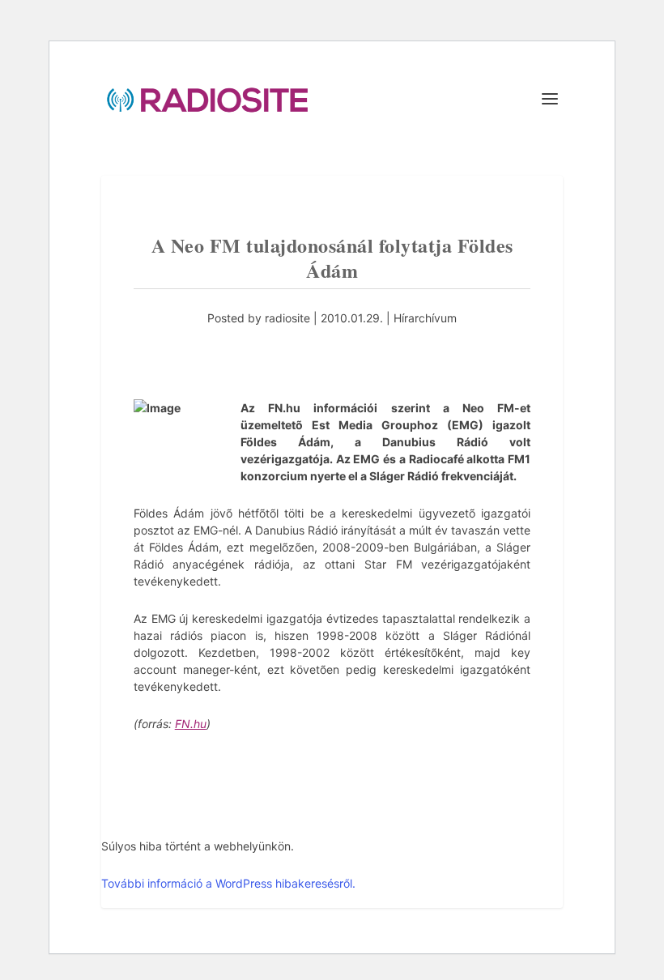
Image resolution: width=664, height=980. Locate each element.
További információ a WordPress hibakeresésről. (228, 883)
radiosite (287, 318)
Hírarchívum (425, 318)
